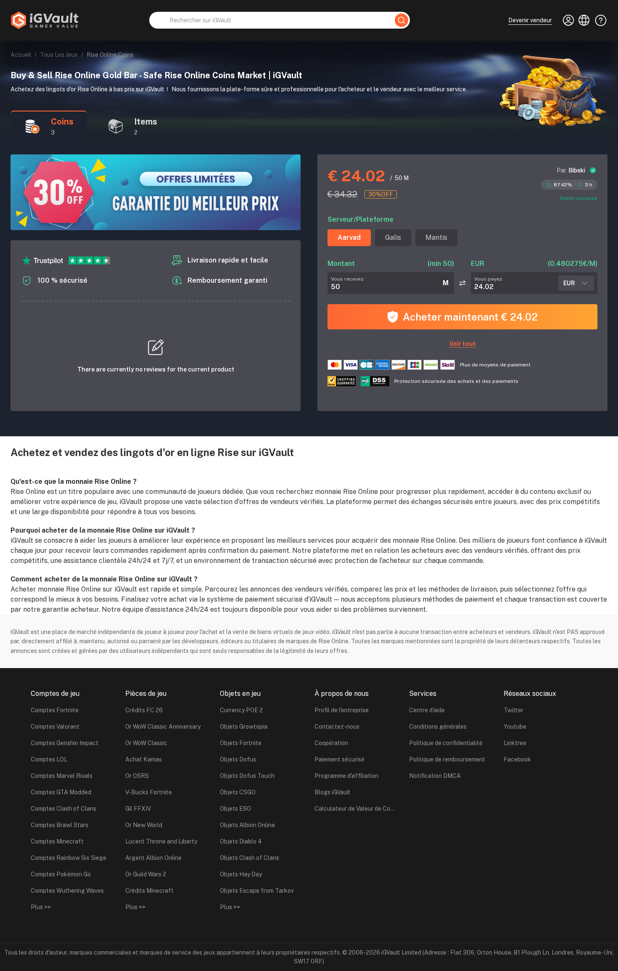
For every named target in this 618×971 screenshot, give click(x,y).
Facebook (517, 759)
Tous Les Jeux (59, 54)
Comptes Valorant (55, 726)
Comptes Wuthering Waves (67, 890)
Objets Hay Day (241, 874)
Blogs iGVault (332, 792)
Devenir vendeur (530, 20)
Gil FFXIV (138, 808)
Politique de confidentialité (446, 743)
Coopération (331, 743)
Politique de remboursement (447, 759)
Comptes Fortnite (55, 710)
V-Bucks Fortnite (148, 792)
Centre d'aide (427, 710)
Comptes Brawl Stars (59, 825)
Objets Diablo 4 (241, 841)
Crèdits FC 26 (144, 710)
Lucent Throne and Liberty (161, 841)
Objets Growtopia (243, 726)
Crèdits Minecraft (149, 890)
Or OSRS (137, 775)
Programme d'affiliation (346, 775)
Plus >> (41, 907)
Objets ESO (235, 808)
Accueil (21, 54)
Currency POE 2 (241, 710)
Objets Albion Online (247, 825)
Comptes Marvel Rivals (61, 775)
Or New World (143, 825)
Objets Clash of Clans (249, 857)
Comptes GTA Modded (61, 792)
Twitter (513, 710)
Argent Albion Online (153, 857)
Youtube (515, 726)
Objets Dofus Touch (247, 775)
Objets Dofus (238, 759)
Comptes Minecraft (57, 841)
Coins (62, 122)
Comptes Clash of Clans (63, 808)
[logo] (45, 20)
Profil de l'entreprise (341, 710)
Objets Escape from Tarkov (257, 890)
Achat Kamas (143, 759)
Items (145, 122)
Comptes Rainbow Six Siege (68, 857)
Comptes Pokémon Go (61, 874)
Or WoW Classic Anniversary (163, 726)
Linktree (515, 743)
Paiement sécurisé (339, 759)
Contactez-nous (336, 726)
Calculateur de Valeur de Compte (356, 808)
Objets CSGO (238, 792)
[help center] (598, 20)
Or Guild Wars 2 (145, 874)
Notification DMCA (435, 775)
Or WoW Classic (146, 743)
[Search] (401, 20)
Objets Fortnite (240, 743)
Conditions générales (438, 726)
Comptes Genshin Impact (64, 743)
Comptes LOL (49, 759)
